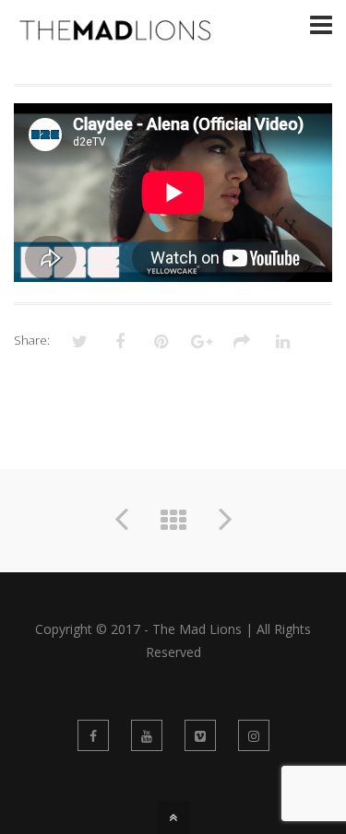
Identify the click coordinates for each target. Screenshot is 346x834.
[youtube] (146, 735)
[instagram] (253, 735)
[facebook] (93, 735)
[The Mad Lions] (117, 33)
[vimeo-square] (200, 735)
